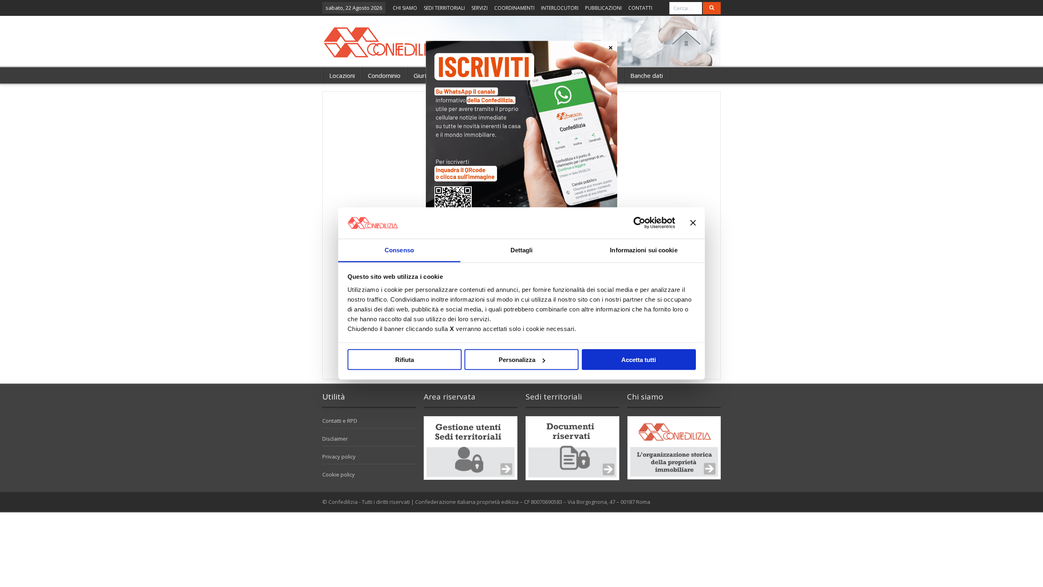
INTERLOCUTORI (560, 7)
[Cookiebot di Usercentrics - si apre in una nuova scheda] (639, 223)
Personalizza (517, 359)
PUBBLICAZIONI (603, 7)
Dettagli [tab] (521, 249)
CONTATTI (640, 7)
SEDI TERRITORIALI (444, 7)
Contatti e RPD (339, 420)
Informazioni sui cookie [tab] (643, 249)
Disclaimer (335, 438)
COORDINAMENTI (514, 7)
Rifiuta (404, 359)
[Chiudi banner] (693, 223)
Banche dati (646, 75)
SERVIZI (479, 7)
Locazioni (342, 75)
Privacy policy (339, 456)
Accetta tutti (638, 359)
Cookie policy (338, 474)
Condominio (384, 75)
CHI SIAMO (405, 7)
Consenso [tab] (399, 249)
